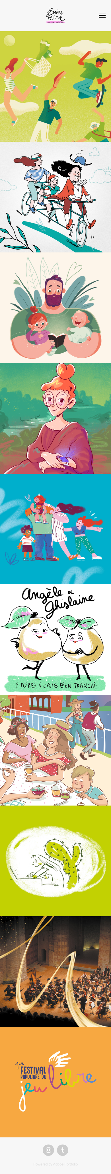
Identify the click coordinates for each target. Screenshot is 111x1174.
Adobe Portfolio (65, 1164)
